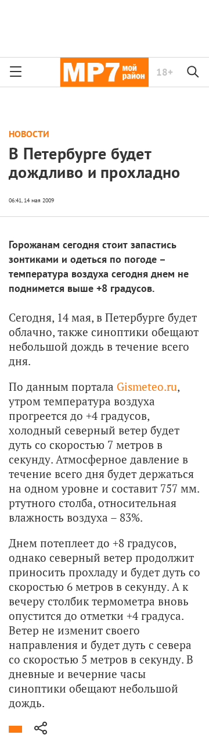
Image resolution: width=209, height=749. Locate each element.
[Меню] (15, 72)
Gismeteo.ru (147, 386)
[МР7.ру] (104, 72)
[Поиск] (193, 72)
